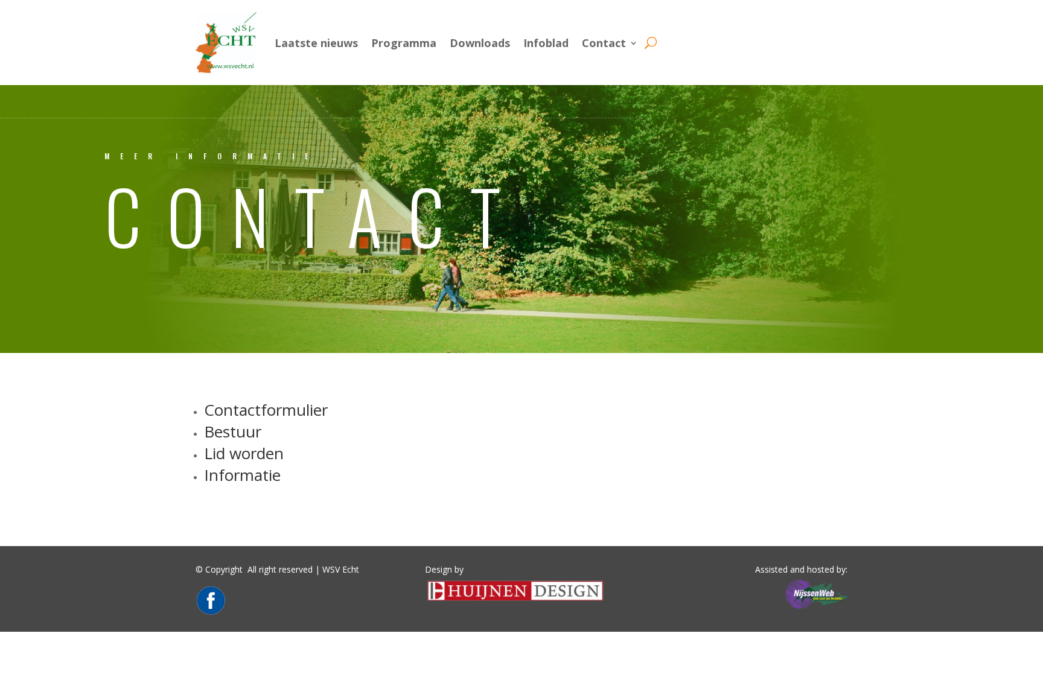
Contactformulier (266, 410)
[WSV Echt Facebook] (211, 612)
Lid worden (244, 453)
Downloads (480, 43)
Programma (403, 43)
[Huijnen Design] (515, 600)
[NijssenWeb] (815, 609)
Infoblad (546, 43)
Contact (604, 43)
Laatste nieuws (316, 43)
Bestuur (232, 431)
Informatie (242, 475)
